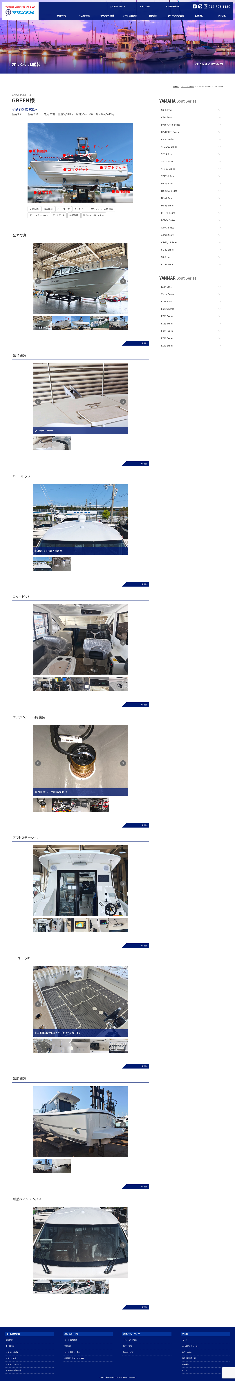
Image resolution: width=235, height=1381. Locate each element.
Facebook (195, 6)
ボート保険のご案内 (72, 1352)
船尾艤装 (74, 215)
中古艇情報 (84, 15)
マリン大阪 (20, 11)
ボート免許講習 (130, 15)
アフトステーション (39, 215)
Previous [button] (30, 684)
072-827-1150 (219, 6)
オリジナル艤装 (107, 15)
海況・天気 (127, 1346)
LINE (200, 6)
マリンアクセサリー (13, 1364)
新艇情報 (61, 15)
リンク (184, 1370)
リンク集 (222, 15)
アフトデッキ (59, 215)
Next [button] (130, 684)
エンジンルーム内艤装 (102, 208)
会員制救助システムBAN (74, 1358)
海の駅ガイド (128, 1352)
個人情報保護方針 (173, 6)
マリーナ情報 (11, 1358)
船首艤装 (48, 208)
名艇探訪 (199, 15)
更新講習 (153, 15)
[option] (80, 278)
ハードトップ (63, 208)
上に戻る (143, 343)
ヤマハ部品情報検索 (13, 1370)
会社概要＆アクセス (117, 6)
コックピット (80, 208)
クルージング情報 (176, 15)
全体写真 (34, 208)
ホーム (176, 86)
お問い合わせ (145, 6)
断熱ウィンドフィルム (93, 215)
